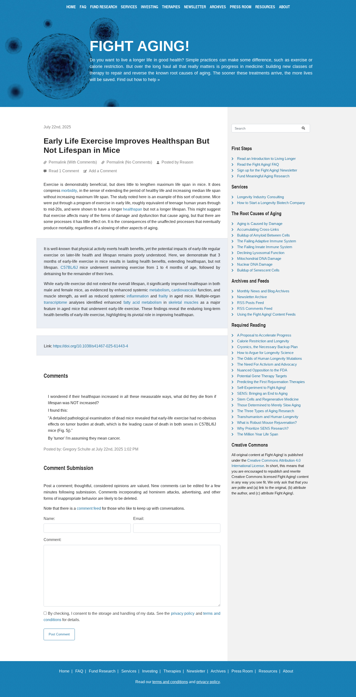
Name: (49, 519)
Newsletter (195, 6)
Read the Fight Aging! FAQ (258, 164)
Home (71, 6)
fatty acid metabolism (143, 302)
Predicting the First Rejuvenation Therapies (271, 382)
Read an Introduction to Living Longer (266, 158)
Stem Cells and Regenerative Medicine (268, 399)
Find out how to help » (138, 79)
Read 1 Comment (64, 171)
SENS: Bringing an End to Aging (262, 393)
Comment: (52, 540)
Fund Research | (104, 671)
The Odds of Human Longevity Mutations (269, 358)
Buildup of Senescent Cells (258, 270)
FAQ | (81, 671)
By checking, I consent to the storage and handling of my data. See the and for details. (132, 616)
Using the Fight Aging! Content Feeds (266, 314)
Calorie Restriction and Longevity (263, 341)
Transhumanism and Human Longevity (267, 417)
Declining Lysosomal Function (260, 253)
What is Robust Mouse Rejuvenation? (267, 422)
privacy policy (183, 613)
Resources (265, 6)
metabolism (159, 290)
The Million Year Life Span (257, 434)
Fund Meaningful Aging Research (263, 176)
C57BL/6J (69, 267)
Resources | (270, 671)
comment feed (89, 508)
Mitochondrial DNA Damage (259, 258)
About (284, 6)
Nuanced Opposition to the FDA (262, 370)
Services (129, 6)
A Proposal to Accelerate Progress (264, 335)
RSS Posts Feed (250, 303)
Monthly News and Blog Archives (263, 291)
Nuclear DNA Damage (254, 264)
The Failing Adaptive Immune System (266, 241)
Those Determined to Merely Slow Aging (269, 405)
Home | (66, 671)
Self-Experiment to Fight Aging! (261, 387)
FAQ (83, 6)
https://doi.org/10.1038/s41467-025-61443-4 (90, 346)
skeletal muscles (183, 302)
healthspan (132, 209)
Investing (149, 6)
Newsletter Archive (252, 297)
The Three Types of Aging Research (265, 411)
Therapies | (174, 671)
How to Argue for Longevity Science (265, 353)
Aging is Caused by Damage (259, 223)
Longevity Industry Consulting (260, 197)
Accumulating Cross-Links (258, 229)
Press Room (240, 6)
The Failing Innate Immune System (264, 247)
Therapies (171, 6)
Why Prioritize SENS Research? (262, 428)
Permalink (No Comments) (129, 162)
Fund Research (103, 6)
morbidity (69, 191)
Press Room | (245, 671)
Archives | (221, 671)
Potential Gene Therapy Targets (262, 376)
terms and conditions (170, 682)
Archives (218, 6)
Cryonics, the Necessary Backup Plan (267, 347)
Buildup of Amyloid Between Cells (263, 235)
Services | (131, 671)
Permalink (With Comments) (73, 162)
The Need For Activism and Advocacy (267, 364)
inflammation (138, 296)
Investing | (152, 671)
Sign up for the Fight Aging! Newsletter (267, 170)
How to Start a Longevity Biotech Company (271, 203)
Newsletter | (198, 671)
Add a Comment (103, 171)
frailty (163, 296)
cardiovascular (184, 290)
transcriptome (55, 302)
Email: (138, 519)
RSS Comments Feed (254, 308)
